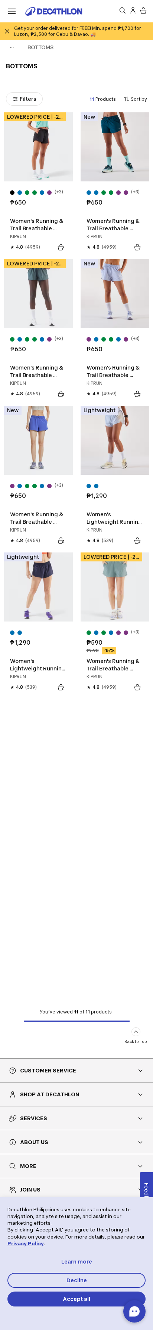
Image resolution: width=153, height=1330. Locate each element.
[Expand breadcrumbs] (12, 47)
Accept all (76, 1299)
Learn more (76, 1261)
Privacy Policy (25, 1243)
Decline (76, 1280)
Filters (28, 99)
